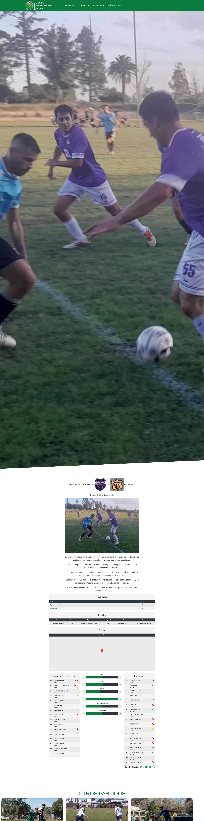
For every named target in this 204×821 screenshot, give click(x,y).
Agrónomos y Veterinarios (58, 605)
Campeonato (69, 5)
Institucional (97, 5)
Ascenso (84, 5)
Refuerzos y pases (115, 5)
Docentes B (53, 608)
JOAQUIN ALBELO (147, 767)
